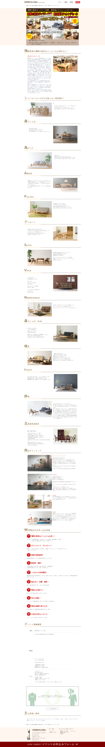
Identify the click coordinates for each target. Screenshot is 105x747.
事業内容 (71, 2)
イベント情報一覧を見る (52, 708)
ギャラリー (60, 2)
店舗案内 (65, 2)
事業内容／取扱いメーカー (64, 732)
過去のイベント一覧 (53, 732)
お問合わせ (78, 2)
